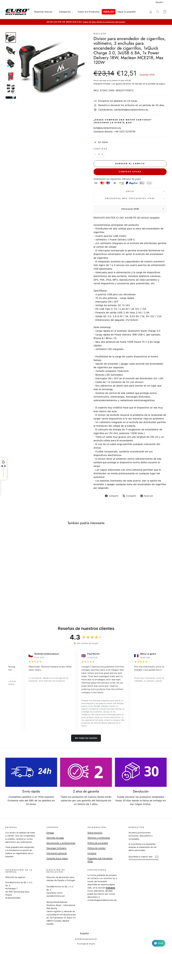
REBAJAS (108, 11)
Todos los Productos (89, 11)
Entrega (50, 832)
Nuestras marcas (43, 11)
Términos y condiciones (98, 838)
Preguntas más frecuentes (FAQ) (130, 198)
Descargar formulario (56, 848)
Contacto (91, 853)
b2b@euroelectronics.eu (107, 128)
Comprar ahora (130, 172)
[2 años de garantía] (86, 772)
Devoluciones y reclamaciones (60, 843)
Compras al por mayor (57, 858)
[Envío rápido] (31, 772)
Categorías (65, 11)
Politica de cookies (96, 848)
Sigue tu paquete (126, 11)
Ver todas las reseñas (86, 738)
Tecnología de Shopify (86, 944)
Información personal (56, 853)
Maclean (100, 34)
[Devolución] (141, 772)
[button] (158, 943)
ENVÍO (130, 191)
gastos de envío (123, 84)
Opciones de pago (55, 838)
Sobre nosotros (94, 832)
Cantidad (101, 149)
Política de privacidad (97, 843)
